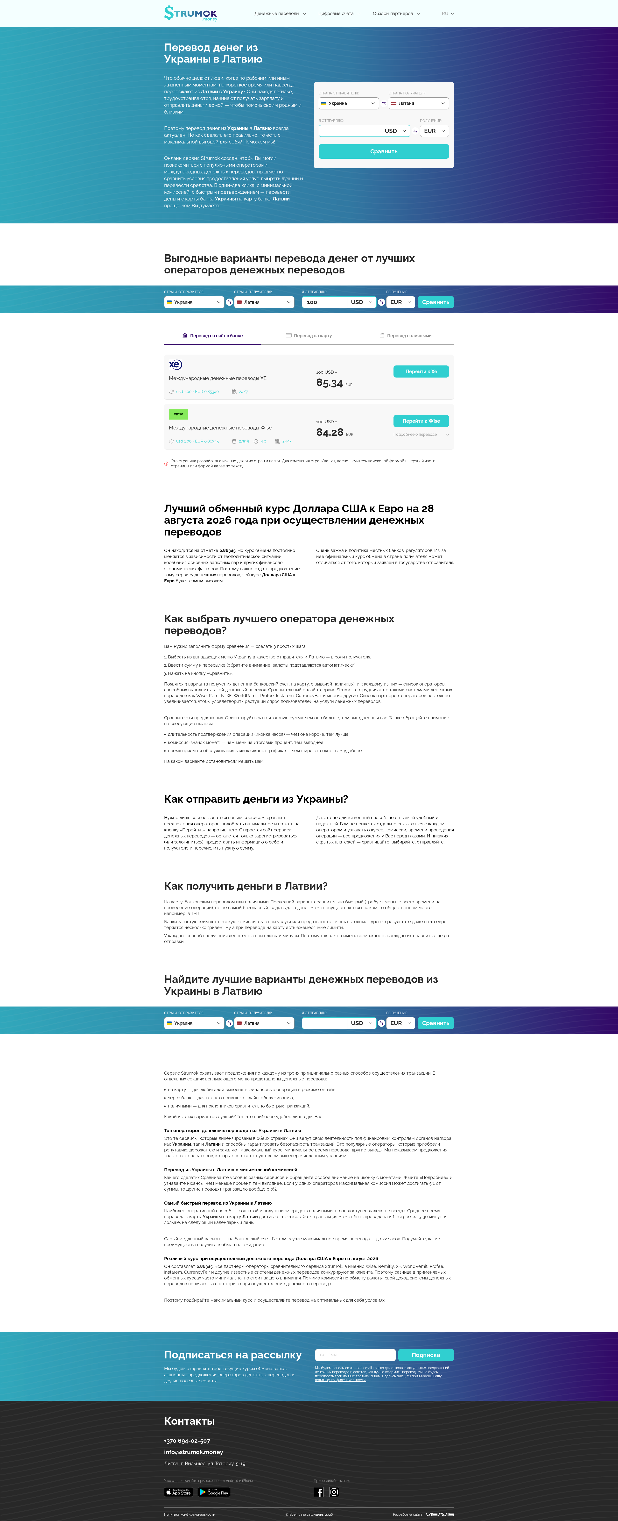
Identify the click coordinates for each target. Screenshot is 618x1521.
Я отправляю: (331, 120)
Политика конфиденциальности (189, 1514)
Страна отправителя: (339, 93)
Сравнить (384, 151)
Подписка (426, 1354)
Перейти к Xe (421, 371)
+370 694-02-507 (187, 1441)
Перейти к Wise (421, 421)
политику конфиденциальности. (340, 1380)
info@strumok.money (193, 1452)
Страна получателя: (407, 93)
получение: (431, 120)
